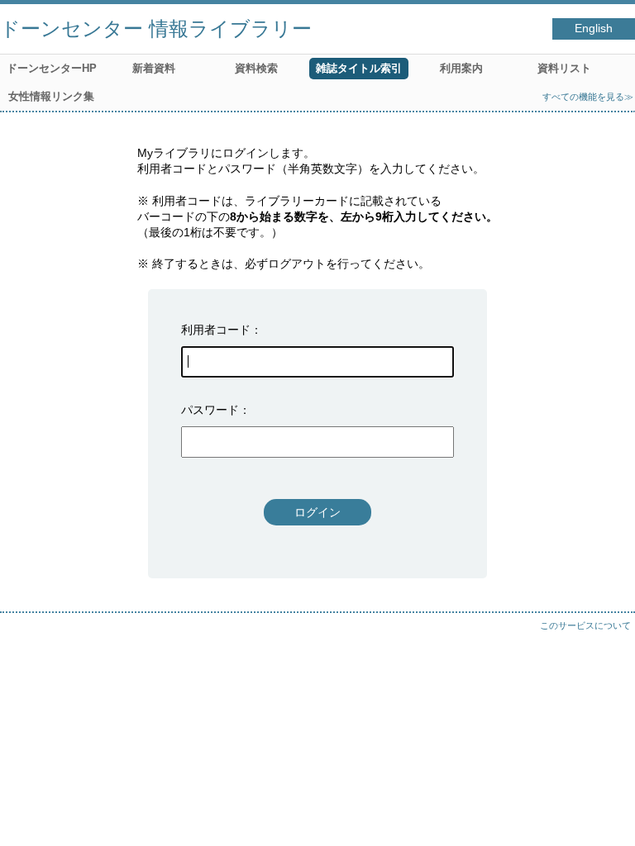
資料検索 (256, 68)
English (594, 28)
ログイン (317, 512)
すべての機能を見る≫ (587, 97)
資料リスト (564, 68)
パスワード (210, 409)
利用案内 (461, 68)
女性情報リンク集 (51, 96)
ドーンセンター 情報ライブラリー (156, 28)
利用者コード (216, 329)
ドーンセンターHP (52, 68)
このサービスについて (585, 625)
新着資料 (153, 68)
